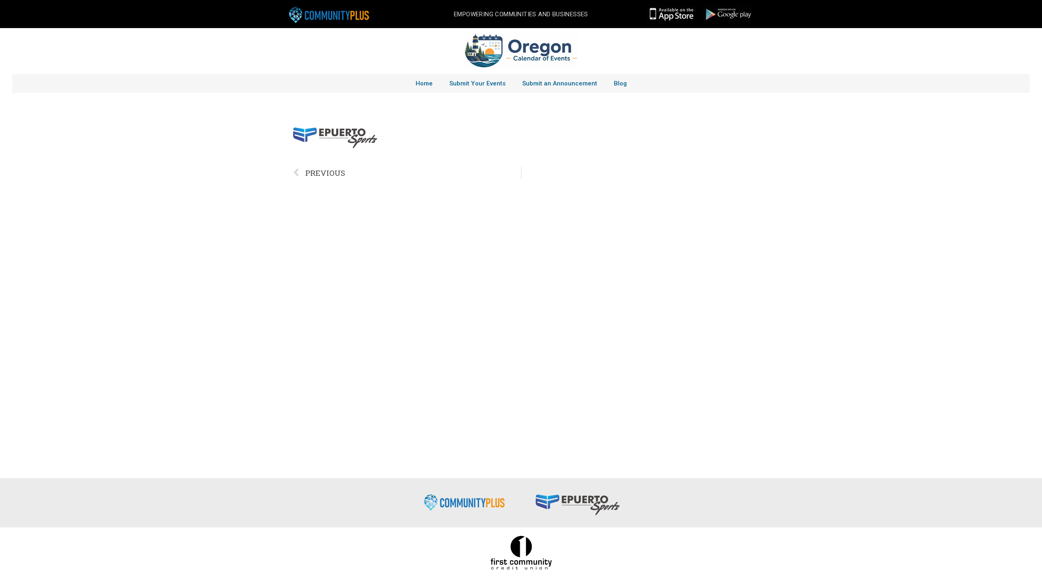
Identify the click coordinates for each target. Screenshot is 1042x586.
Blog (620, 83)
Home (424, 83)
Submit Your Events (477, 83)
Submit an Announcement (559, 83)
